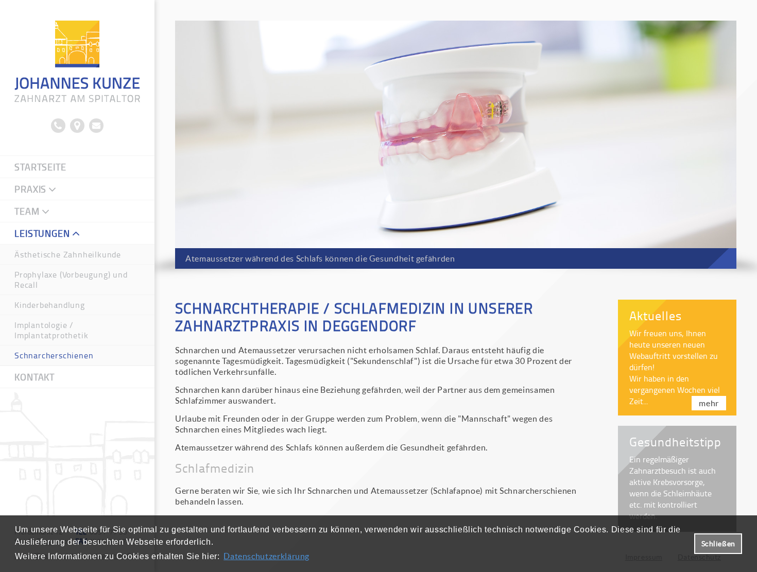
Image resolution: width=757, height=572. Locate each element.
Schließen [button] (718, 544)
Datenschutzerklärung (266, 556)
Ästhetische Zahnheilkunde (67, 254)
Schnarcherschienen (53, 355)
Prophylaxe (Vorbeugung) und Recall (71, 279)
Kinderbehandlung (49, 304)
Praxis (30, 189)
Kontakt (34, 377)
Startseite (40, 167)
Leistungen (42, 233)
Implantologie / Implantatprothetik (51, 330)
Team (27, 211)
